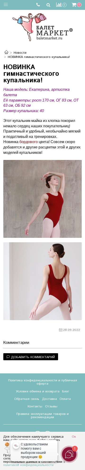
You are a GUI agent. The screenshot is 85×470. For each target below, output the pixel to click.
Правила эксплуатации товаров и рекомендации (42, 416)
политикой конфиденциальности (28, 465)
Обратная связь (26, 399)
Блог (65, 391)
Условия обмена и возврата (38, 391)
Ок (74, 436)
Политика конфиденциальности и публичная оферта (42, 382)
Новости (20, 52)
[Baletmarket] (43, 26)
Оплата (65, 399)
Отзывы (51, 406)
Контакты (35, 406)
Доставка (49, 399)
